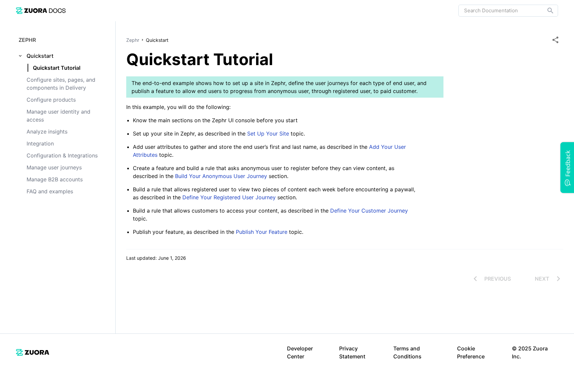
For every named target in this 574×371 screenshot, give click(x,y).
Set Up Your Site (268, 133)
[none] (555, 40)
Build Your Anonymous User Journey (222, 176)
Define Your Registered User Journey (229, 197)
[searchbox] (546, 11)
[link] (41, 10)
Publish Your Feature (262, 232)
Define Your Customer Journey (369, 210)
